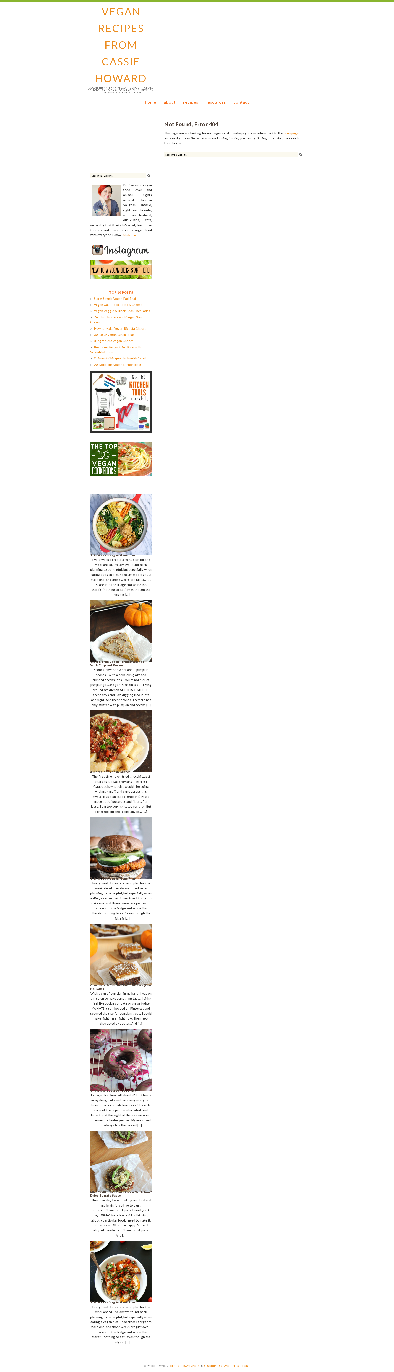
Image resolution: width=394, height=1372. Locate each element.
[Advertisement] (121, 141)
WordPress (232, 1365)
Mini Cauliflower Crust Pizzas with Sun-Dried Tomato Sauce (120, 1194)
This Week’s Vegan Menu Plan (112, 555)
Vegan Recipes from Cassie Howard (121, 44)
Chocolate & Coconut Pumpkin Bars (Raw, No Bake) (120, 987)
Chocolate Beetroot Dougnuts (113, 1090)
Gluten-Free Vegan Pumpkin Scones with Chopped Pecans (117, 663)
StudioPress (213, 1365)
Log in (247, 1365)
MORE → (129, 235)
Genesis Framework (184, 1365)
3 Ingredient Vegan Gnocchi (110, 772)
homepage (291, 133)
